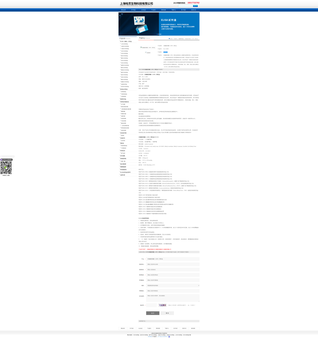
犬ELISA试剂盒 (124, 51)
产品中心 (176, 38)
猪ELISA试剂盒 (124, 72)
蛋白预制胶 (123, 164)
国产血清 (123, 153)
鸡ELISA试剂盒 (124, 77)
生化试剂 (123, 140)
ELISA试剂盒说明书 (125, 172)
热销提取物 (123, 158)
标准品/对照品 (124, 89)
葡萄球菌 (123, 111)
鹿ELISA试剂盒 (124, 58)
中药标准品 (123, 96)
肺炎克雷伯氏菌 (124, 106)
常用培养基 (123, 118)
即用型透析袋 (124, 145)
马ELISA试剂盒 (124, 63)
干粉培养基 (123, 121)
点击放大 (148, 52)
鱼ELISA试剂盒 (124, 55)
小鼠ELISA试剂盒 (125, 48)
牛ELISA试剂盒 (124, 53)
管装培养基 (123, 130)
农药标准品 (123, 91)
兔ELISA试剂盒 (124, 74)
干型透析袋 (123, 148)
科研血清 (122, 150)
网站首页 (123, 10)
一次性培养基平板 (125, 125)
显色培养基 (123, 123)
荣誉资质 (163, 10)
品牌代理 (122, 175)
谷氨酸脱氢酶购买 (159, 249)
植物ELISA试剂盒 (125, 81)
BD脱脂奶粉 (123, 169)
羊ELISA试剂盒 (124, 60)
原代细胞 (122, 155)
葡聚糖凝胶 (123, 166)
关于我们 (133, 10)
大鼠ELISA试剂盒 (125, 46)
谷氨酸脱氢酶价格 (151, 249)
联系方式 (193, 10)
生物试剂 (122, 138)
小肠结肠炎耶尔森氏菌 (126, 109)
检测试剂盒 (123, 99)
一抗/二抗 (122, 161)
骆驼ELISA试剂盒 (125, 65)
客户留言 (183, 10)
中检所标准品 (124, 94)
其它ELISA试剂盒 (125, 86)
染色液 (122, 135)
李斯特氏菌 (123, 113)
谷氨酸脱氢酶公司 (167, 249)
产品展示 (153, 10)
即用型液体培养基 (125, 128)
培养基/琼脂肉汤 (124, 101)
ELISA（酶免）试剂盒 (126, 41)
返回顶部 (193, 328)
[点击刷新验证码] (162, 305)
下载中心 (173, 10)
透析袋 (122, 143)
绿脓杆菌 (123, 116)
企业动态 (143, 10)
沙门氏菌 (123, 104)
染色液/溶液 (123, 133)
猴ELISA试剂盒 (124, 67)
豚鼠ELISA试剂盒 (125, 70)
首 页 (171, 38)
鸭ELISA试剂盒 (124, 79)
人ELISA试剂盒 (124, 44)
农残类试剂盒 (124, 84)
